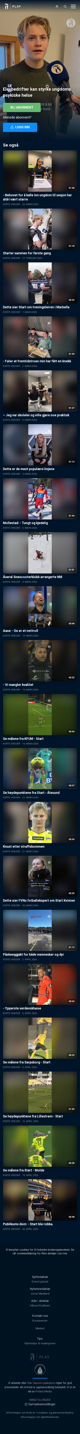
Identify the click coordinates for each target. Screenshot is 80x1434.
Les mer (62, 1253)
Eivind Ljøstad (40, 1281)
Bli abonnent (21, 107)
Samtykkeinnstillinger (41, 1404)
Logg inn (22, 127)
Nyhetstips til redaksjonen (40, 1343)
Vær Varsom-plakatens (41, 1383)
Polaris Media (44, 1391)
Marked (40, 1328)
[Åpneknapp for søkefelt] (65, 6)
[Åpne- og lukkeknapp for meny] (73, 6)
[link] (13, 6)
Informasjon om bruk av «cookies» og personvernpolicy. (40, 1412)
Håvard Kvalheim (40, 1305)
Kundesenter (40, 1320)
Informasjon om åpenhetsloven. (40, 1417)
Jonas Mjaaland (40, 1293)
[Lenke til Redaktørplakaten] (40, 1369)
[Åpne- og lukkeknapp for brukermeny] (57, 6)
